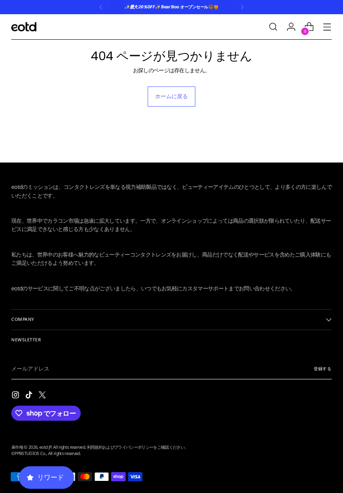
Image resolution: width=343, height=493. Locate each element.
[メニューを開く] (327, 27)
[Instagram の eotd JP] (16, 396)
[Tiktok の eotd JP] (30, 396)
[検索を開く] (273, 27)
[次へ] (242, 7)
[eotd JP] (23, 26)
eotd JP (45, 447)
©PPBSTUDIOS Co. (28, 453)
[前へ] (101, 7)
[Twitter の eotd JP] (43, 396)
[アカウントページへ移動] (291, 27)
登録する (323, 368)
